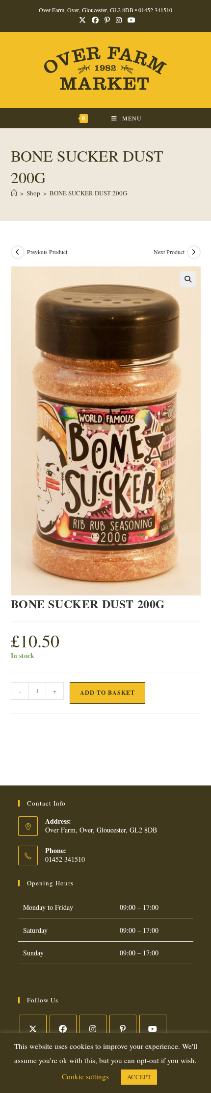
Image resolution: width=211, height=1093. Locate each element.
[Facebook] (63, 1028)
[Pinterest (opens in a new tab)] (107, 20)
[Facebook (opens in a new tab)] (95, 20)
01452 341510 (155, 10)
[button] (188, 279)
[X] (33, 1028)
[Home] (14, 193)
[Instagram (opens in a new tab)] (119, 20)
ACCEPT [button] (139, 1076)
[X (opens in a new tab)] (82, 20)
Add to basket (107, 693)
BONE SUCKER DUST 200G (88, 193)
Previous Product (47, 252)
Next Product (169, 252)
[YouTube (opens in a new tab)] (130, 20)
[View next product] (194, 252)
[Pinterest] (122, 1028)
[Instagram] (92, 1028)
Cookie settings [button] (85, 1076)
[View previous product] (18, 252)
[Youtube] (152, 1028)
